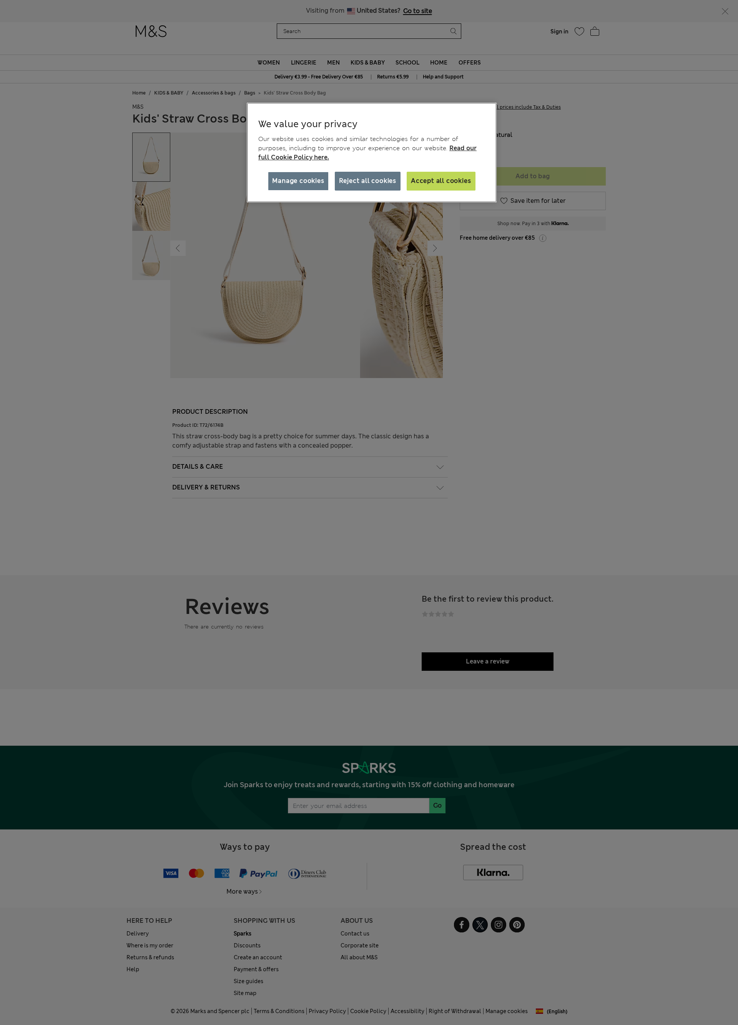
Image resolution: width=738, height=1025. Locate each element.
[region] (372, 152)
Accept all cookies (441, 181)
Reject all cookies (367, 181)
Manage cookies (298, 181)
